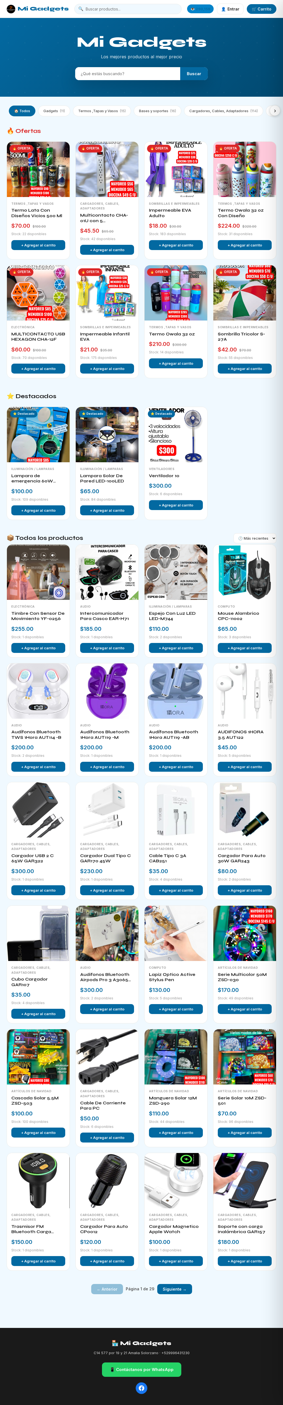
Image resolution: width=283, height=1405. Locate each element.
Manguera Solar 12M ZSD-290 (173, 1101)
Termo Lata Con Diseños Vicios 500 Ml (36, 213)
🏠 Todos (22, 111)
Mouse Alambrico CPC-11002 (238, 616)
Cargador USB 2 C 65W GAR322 (32, 858)
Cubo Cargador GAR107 (29, 982)
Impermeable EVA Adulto (170, 213)
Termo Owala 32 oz (172, 334)
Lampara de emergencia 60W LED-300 (32, 478)
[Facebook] (141, 1388)
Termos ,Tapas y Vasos (102, 111)
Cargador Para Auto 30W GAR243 (242, 858)
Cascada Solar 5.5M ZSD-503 (35, 1101)
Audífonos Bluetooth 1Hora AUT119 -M (104, 734)
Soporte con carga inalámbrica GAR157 (241, 1229)
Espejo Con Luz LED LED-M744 (172, 616)
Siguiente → (175, 1289)
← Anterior (107, 1289)
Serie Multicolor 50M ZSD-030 (242, 977)
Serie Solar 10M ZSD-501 (242, 1101)
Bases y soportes (157, 111)
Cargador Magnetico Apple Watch (174, 1229)
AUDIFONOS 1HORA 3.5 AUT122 (241, 734)
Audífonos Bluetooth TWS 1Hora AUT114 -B (36, 734)
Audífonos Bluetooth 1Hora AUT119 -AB (173, 734)
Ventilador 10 (164, 475)
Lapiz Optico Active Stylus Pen (172, 977)
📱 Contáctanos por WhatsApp (142, 1369)
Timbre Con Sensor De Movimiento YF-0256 (38, 616)
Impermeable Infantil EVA (105, 337)
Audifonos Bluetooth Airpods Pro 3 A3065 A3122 (104, 977)
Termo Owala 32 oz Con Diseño (241, 213)
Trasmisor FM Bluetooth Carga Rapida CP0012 (31, 1229)
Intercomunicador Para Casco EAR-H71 (104, 616)
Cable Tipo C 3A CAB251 (167, 858)
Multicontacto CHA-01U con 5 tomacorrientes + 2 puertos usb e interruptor (104, 218)
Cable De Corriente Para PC (103, 1106)
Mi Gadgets (43, 8)
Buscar (194, 73)
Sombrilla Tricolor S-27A (241, 337)
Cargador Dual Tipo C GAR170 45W (105, 858)
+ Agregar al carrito (38, 245)
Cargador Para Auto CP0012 (104, 1229)
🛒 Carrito (261, 9)
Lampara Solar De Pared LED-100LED (102, 478)
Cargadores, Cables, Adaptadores (223, 111)
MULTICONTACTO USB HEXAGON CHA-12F (38, 337)
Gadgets (54, 111)
